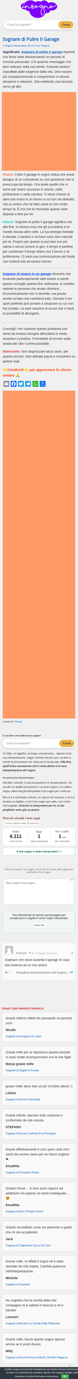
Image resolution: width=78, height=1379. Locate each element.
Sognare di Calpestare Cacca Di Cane (28, 1245)
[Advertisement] (39, 131)
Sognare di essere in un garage (27, 274)
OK (65, 1376)
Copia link (39, 925)
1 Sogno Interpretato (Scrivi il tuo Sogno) (26, 45)
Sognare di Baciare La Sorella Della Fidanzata (33, 1323)
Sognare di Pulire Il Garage (31, 39)
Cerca (66, 24)
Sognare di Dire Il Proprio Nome (24, 1211)
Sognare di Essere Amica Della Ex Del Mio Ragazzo (37, 1357)
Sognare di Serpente (18, 1284)
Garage (18, 721)
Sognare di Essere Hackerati (23, 1099)
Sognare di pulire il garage (41, 52)
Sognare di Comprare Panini (22, 1172)
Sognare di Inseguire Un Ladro (24, 1036)
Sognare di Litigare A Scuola (22, 1070)
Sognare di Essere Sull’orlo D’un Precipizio (31, 1133)
